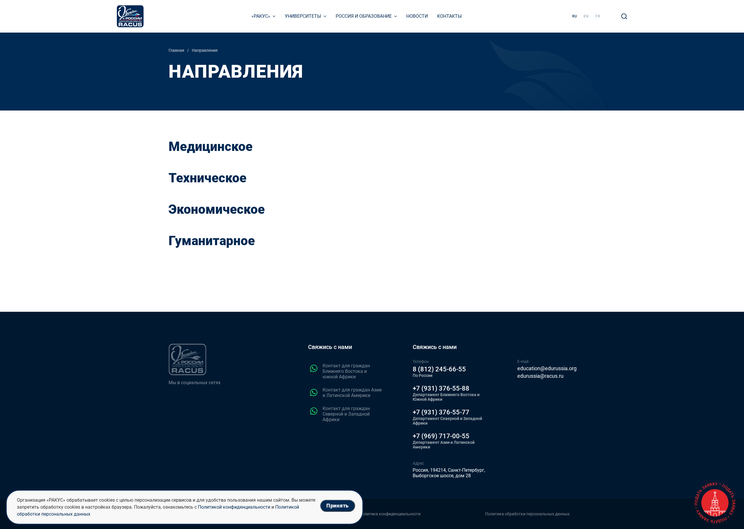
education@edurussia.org (547, 368)
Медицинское (211, 146)
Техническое (207, 178)
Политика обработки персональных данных (527, 514)
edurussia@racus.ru (540, 376)
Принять (337, 506)
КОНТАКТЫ (449, 16)
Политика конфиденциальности (390, 514)
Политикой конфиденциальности (234, 507)
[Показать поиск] (624, 16)
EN (586, 16)
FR (597, 16)
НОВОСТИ (417, 16)
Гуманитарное (212, 240)
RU (574, 16)
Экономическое (217, 209)
